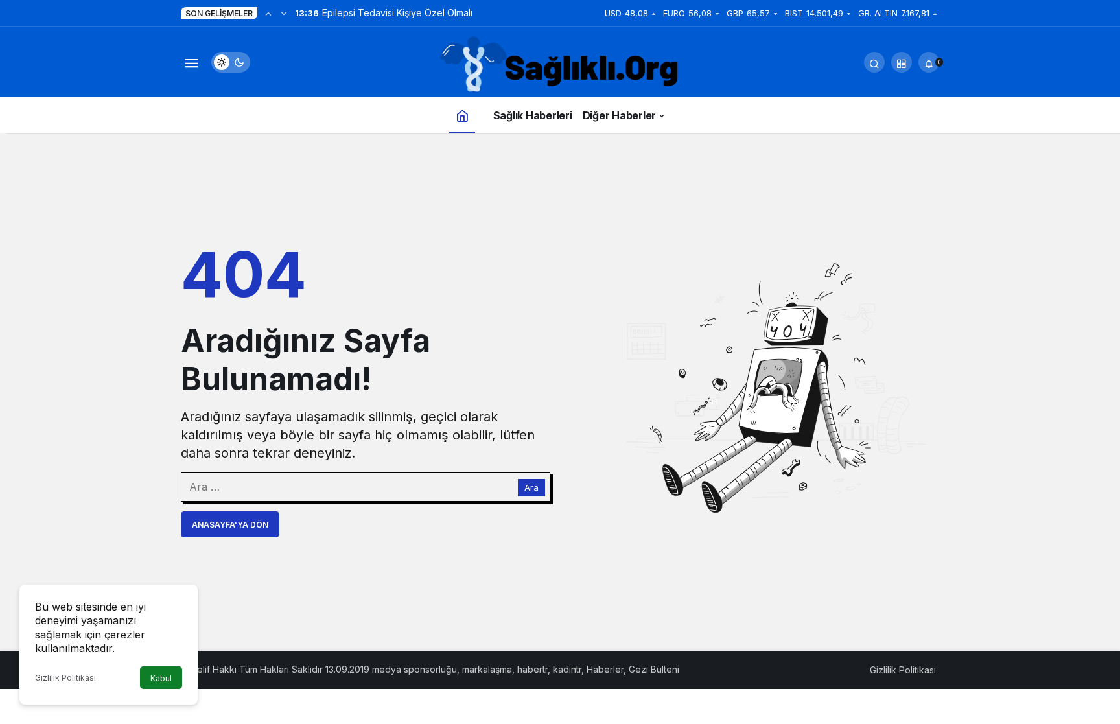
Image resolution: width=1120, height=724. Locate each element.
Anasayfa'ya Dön (230, 525)
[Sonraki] (284, 13)
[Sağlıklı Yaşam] (560, 65)
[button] (901, 62)
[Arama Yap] (874, 62)
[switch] (230, 62)
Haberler (605, 669)
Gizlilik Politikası (65, 678)
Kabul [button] (161, 678)
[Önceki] (268, 13)
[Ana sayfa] (462, 115)
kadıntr (567, 669)
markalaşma (487, 669)
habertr (532, 669)
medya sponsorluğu (414, 669)
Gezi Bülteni (654, 669)
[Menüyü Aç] (191, 62)
